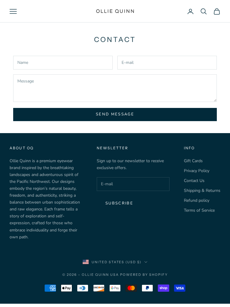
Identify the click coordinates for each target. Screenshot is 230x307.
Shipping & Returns (202, 190)
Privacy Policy (196, 171)
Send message (115, 114)
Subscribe (119, 203)
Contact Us (194, 180)
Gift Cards (193, 161)
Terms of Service (199, 210)
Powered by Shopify (144, 275)
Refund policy (196, 200)
